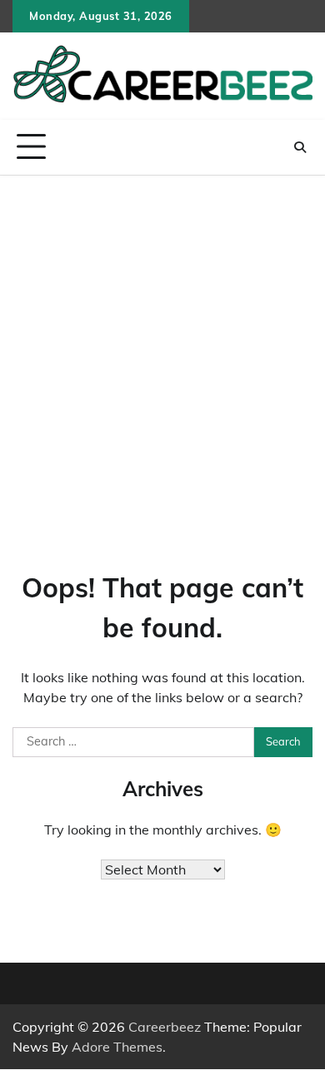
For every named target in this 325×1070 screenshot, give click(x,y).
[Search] (300, 147)
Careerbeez (164, 1026)
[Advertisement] (162, 346)
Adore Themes (117, 1046)
